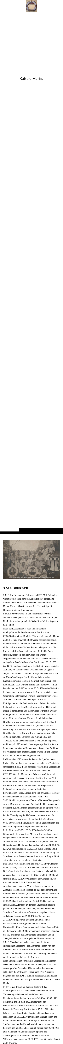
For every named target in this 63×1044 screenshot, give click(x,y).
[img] (31, 273)
